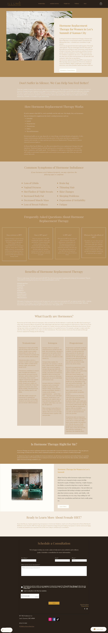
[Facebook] (84, 609)
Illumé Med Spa (29, 626)
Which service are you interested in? (30, 564)
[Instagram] (87, 609)
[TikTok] (57, 619)
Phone (73, 558)
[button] (54, 3)
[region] (28, 381)
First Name (24, 558)
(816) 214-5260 (23, 623)
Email (56, 558)
